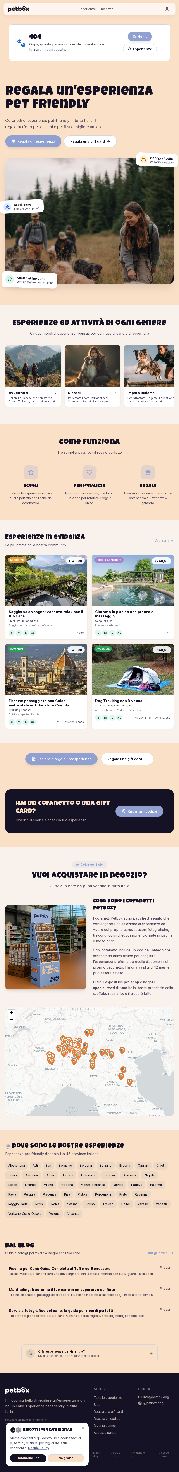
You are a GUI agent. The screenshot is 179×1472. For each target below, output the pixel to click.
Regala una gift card (87, 141)
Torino (90, 1204)
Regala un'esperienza (36, 141)
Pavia (12, 1194)
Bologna (86, 1165)
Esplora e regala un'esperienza (64, 759)
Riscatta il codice (142, 811)
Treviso (108, 1204)
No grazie (66, 1458)
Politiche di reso (138, 1454)
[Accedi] (167, 9)
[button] (70, 1049)
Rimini (39, 1204)
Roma (55, 1204)
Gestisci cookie (164, 1454)
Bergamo (65, 1165)
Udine (125, 1204)
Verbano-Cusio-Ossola (24, 1213)
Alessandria (16, 1165)
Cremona (31, 1175)
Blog (97, 1404)
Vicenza (73, 1213)
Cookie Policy (115, 1454)
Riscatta (107, 9)
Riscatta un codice (107, 1418)
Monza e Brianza (93, 1185)
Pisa (67, 1194)
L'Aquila (149, 1175)
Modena (67, 1185)
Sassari (72, 1204)
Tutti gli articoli (157, 1253)
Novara (118, 1185)
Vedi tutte (162, 540)
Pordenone (103, 1194)
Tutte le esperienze (108, 1397)
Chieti (161, 1165)
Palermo (156, 1185)
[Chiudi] (83, 1428)
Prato (123, 1194)
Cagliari (143, 1165)
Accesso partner (106, 1432)
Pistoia (82, 1194)
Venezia (162, 1204)
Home (143, 36)
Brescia (124, 1165)
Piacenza (49, 1194)
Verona (54, 1213)
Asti (35, 1165)
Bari (48, 1165)
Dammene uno (28, 1458)
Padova (136, 1185)
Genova (109, 1175)
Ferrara (68, 1175)
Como (12, 1175)
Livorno (30, 1185)
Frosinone (88, 1175)
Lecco (12, 1185)
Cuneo (50, 1175)
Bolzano (106, 1165)
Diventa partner (105, 1425)
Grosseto (129, 1175)
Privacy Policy (95, 1454)
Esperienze (87, 9)
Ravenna (141, 1194)
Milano (48, 1185)
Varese (143, 1204)
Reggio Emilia (18, 1204)
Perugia (29, 1194)
